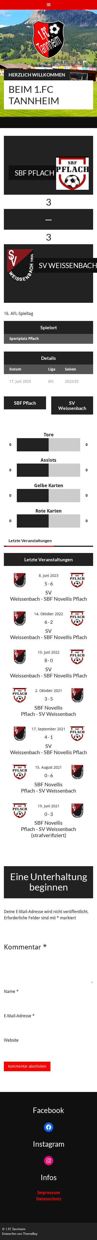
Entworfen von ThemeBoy (20, 1234)
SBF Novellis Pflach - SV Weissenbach (48, 710)
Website (11, 1040)
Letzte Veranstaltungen (30, 540)
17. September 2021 (48, 729)
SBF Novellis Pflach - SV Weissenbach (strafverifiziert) (48, 828)
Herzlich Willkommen (37, 75)
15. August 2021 (48, 767)
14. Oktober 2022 (48, 614)
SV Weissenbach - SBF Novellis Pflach (48, 595)
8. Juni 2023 (48, 575)
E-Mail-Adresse (19, 1015)
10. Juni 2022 (48, 652)
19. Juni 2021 (48, 806)
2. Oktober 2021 (48, 691)
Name (11, 991)
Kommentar (25, 947)
